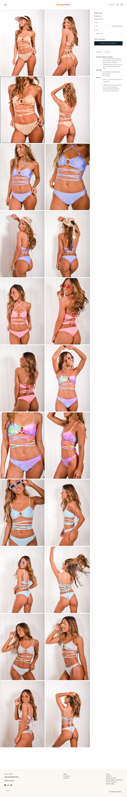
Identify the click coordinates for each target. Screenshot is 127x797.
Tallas (65, 774)
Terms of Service (111, 782)
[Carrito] (121, 4)
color (96, 30)
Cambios (108, 776)
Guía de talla (117, 26)
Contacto (66, 778)
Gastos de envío (111, 778)
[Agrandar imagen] (22, 42)
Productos (66, 776)
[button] (98, 52)
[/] (63, 4)
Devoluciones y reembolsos (114, 780)
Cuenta (111, 4)
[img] (5, 785)
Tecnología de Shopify (116, 791)
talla (96, 22)
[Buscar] (118, 4)
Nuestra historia (9, 780)
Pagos (108, 774)
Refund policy (110, 784)
